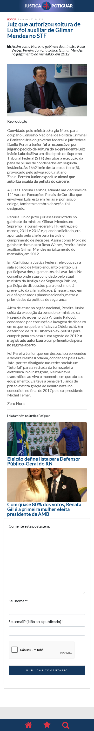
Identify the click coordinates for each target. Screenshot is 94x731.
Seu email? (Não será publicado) (36, 621)
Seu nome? (18, 600)
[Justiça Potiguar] (28, 725)
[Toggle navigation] (10, 6)
